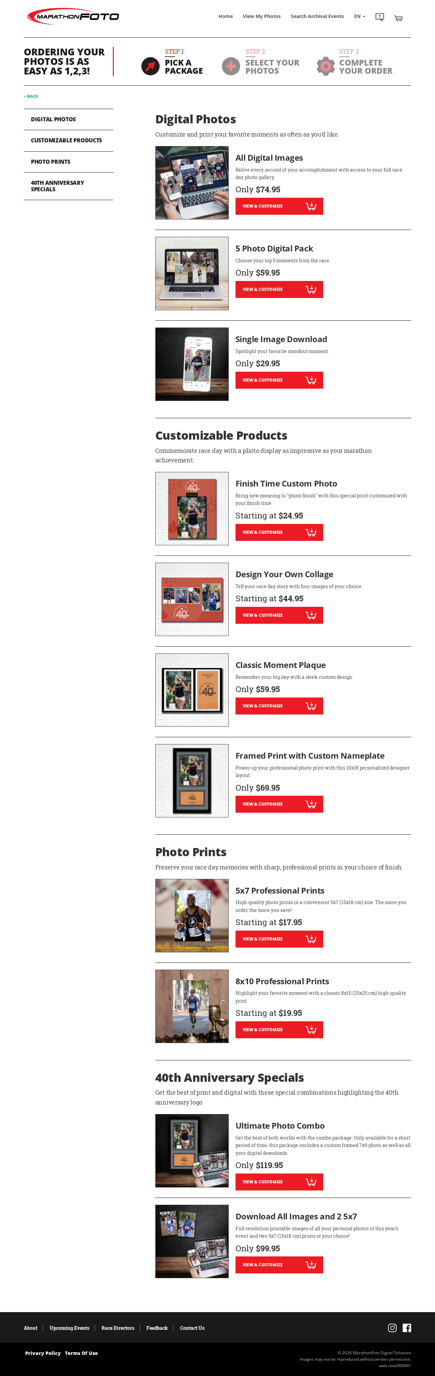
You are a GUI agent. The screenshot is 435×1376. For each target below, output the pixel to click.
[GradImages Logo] (73, 25)
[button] (379, 18)
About (30, 1328)
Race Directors (118, 1328)
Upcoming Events (69, 1328)
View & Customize (263, 206)
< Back (31, 96)
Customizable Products (66, 140)
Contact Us (192, 1328)
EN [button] (358, 16)
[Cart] (398, 18)
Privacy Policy (43, 1353)
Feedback (157, 1328)
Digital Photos (53, 119)
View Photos (262, 16)
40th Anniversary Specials (57, 186)
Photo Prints (50, 161)
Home (226, 16)
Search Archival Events (317, 16)
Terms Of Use (81, 1353)
